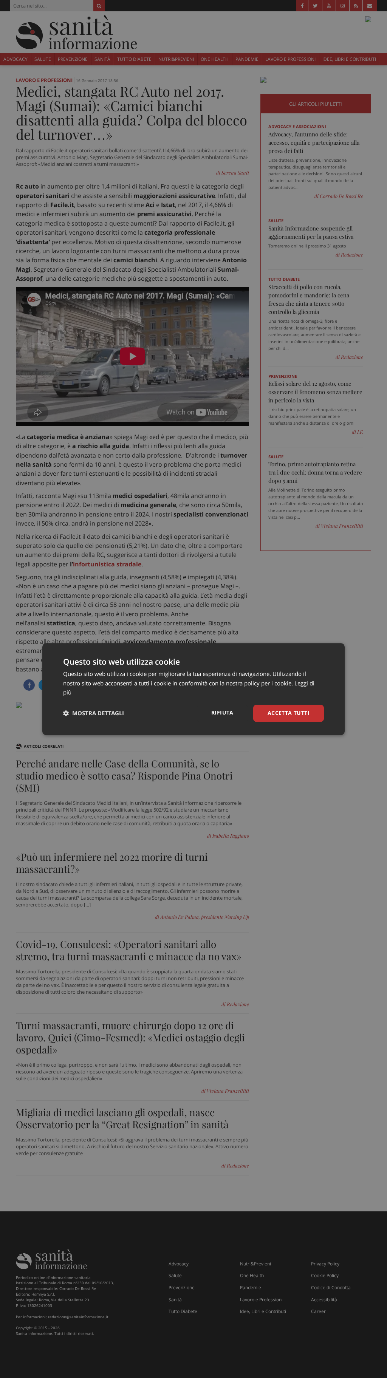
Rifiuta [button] (222, 712)
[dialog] (193, 689)
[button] (93, 713)
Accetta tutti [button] (289, 712)
